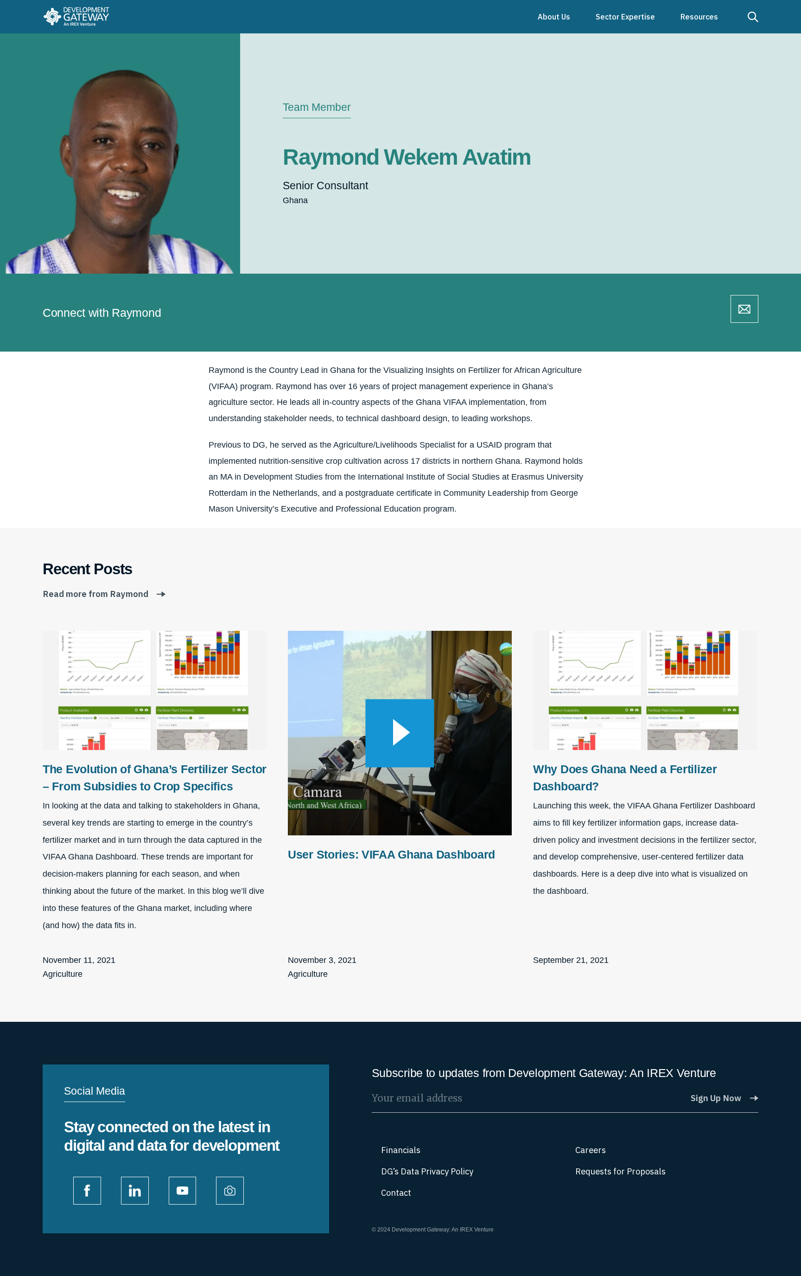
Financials (400, 1150)
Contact (396, 1192)
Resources (699, 16)
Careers (590, 1150)
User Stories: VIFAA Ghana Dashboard (391, 854)
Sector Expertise (625, 16)
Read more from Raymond (95, 594)
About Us (554, 16)
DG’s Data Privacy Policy (427, 1171)
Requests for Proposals (620, 1171)
